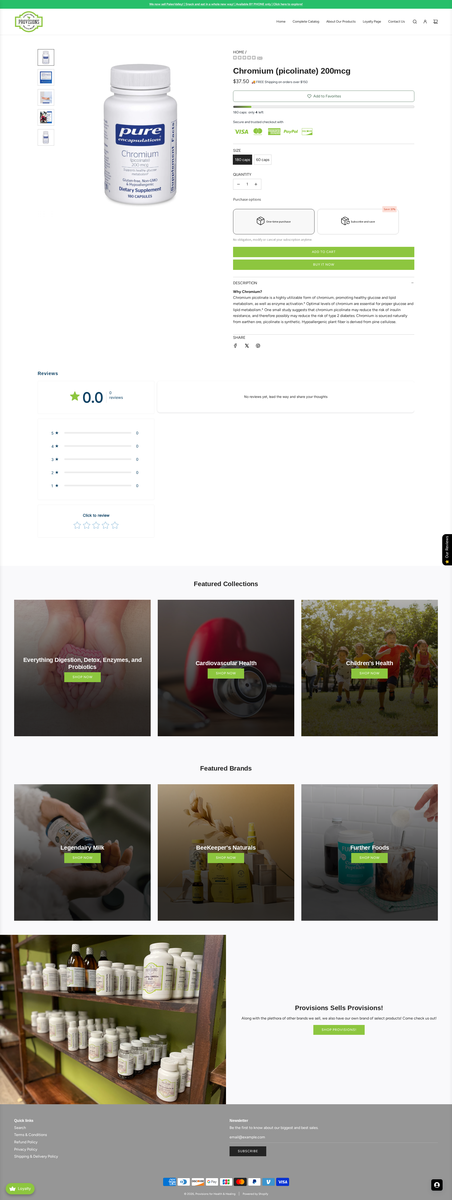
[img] (244, 58)
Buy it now (323, 265)
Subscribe (248, 1151)
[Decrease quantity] (238, 184)
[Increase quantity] (256, 184)
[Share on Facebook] (235, 346)
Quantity (242, 174)
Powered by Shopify (255, 1194)
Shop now (83, 677)
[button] (64, 133)
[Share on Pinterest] (258, 346)
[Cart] (435, 21)
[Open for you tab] (437, 1185)
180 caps (242, 159)
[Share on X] (247, 346)
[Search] (415, 21)
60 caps (262, 159)
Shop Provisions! (339, 1030)
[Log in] (425, 21)
